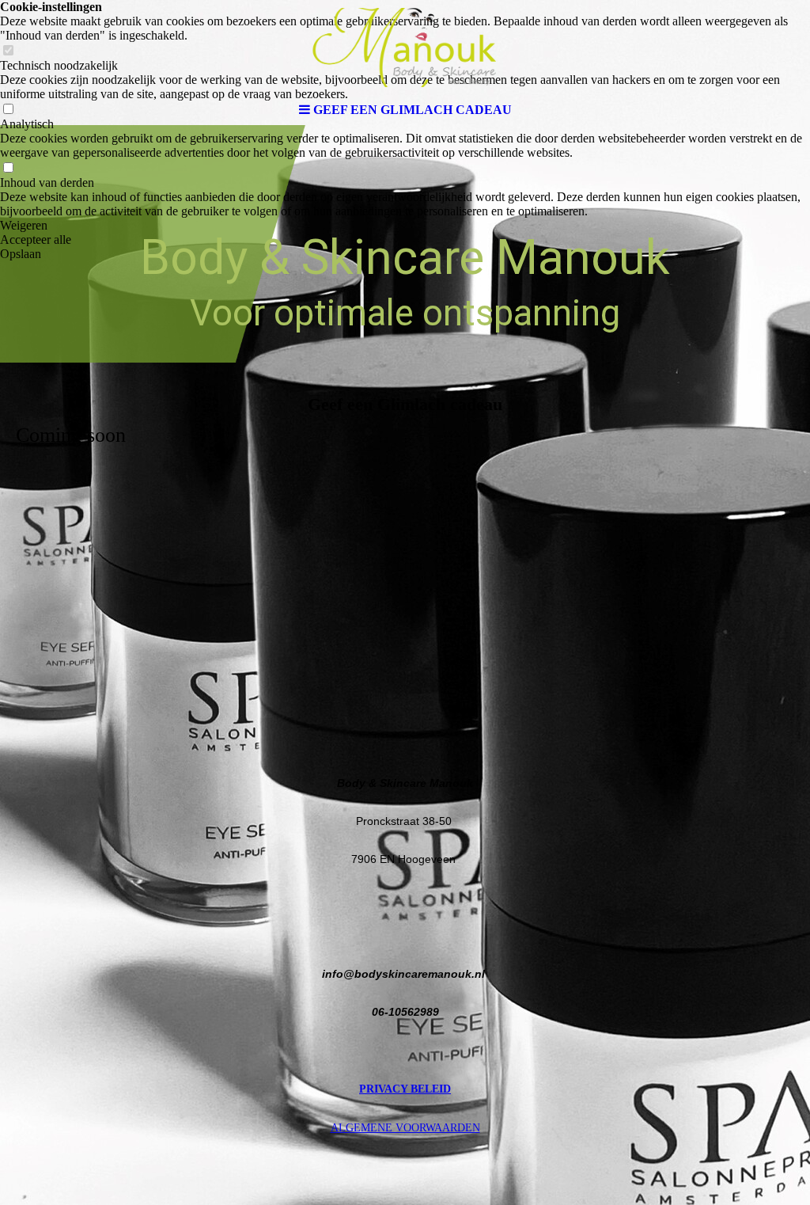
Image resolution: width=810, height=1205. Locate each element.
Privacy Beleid (405, 1089)
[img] (405, 47)
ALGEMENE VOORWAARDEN (405, 1128)
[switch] (8, 168)
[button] (405, 226)
